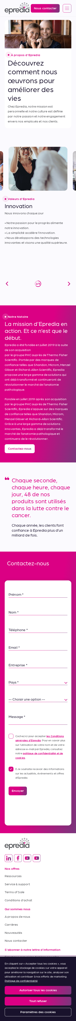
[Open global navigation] (67, 8)
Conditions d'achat (18, 900)
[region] (38, 989)
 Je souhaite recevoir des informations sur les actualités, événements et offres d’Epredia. (39, 773)
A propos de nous (17, 916)
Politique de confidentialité (21, 980)
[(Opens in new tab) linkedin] (8, 858)
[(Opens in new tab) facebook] (18, 858)
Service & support (17, 884)
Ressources (13, 876)
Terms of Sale (14, 892)
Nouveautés (13, 932)
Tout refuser (38, 1001)
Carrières (11, 924)
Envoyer (18, 790)
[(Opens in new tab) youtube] (27, 858)
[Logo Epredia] (38, 844)
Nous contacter (16, 940)
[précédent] (7, 283)
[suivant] (69, 283)
